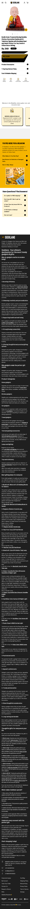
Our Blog (22, 878)
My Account (5, 881)
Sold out (14, 52)
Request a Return (6, 889)
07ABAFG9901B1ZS (10, 873)
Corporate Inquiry (6, 878)
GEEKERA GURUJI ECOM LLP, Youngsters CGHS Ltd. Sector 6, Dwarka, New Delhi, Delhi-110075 (15, 863)
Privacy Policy (23, 886)
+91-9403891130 (9, 868)
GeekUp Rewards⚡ (7, 894)
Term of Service (24, 889)
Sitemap (22, 892)
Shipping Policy (24, 881)
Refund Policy (24, 883)
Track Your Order (6, 883)
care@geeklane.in (9, 870)
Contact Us (5, 886)
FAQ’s (3, 892)
